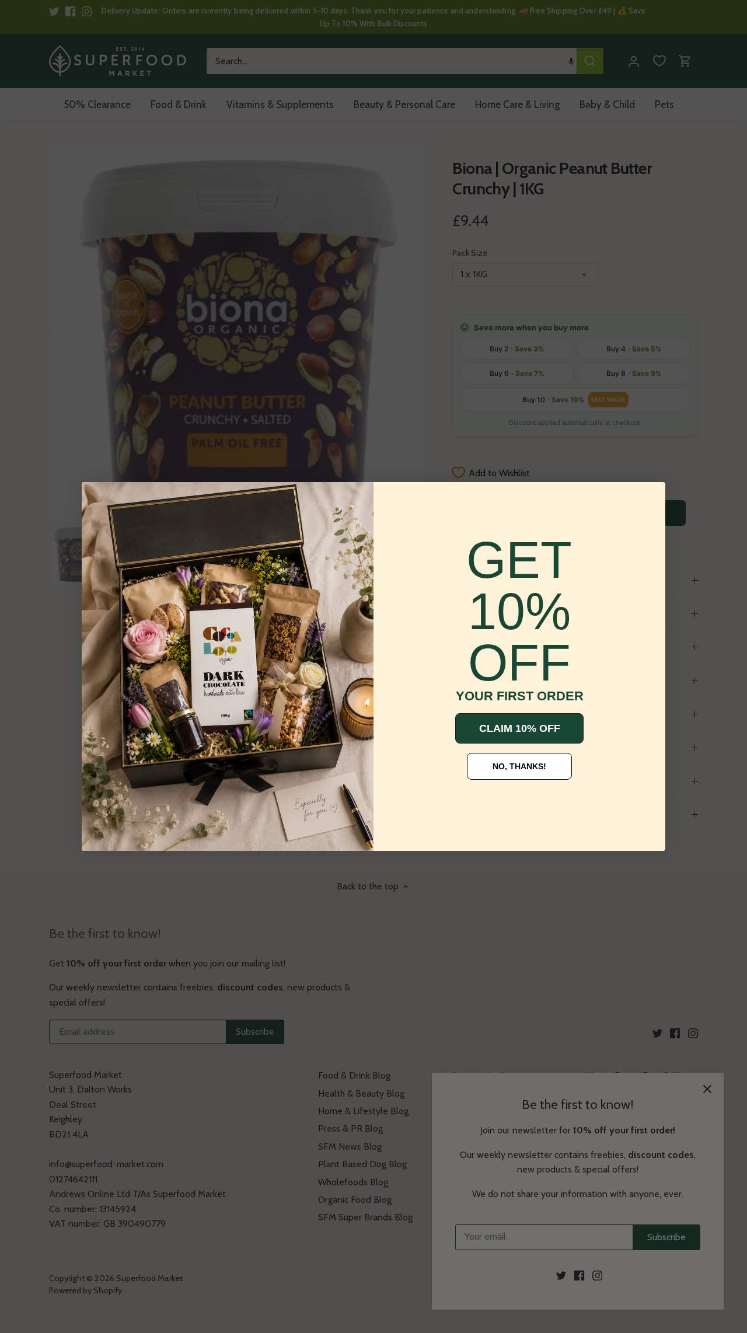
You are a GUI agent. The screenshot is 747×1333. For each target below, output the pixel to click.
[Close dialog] (99, 499)
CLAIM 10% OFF (519, 728)
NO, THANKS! (519, 766)
